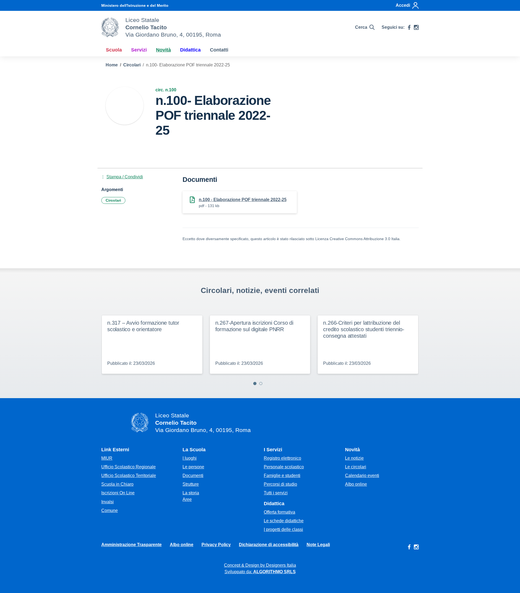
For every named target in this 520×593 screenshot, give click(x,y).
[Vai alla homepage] (110, 27)
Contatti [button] (219, 50)
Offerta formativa (279, 512)
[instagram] (416, 27)
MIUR (106, 458)
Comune (109, 510)
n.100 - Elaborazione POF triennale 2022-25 (243, 199)
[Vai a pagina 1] (254, 383)
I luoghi (190, 458)
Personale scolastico (284, 467)
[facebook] (409, 27)
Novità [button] (163, 50)
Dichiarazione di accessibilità (268, 544)
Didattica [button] (190, 50)
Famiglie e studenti (282, 475)
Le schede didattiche (284, 520)
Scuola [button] (114, 50)
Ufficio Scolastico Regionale (128, 467)
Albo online (356, 484)
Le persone (193, 467)
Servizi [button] (139, 50)
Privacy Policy (216, 544)
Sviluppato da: (260, 571)
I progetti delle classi (283, 529)
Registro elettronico (282, 458)
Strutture (191, 484)
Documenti (193, 475)
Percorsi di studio (280, 484)
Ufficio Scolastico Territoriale (128, 475)
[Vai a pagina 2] (260, 383)
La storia (191, 493)
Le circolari (355, 467)
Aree (187, 499)
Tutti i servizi (276, 493)
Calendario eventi (362, 475)
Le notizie (354, 458)
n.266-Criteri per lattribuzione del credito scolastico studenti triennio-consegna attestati (363, 329)
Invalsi (107, 501)
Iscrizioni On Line (118, 493)
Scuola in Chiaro (117, 484)
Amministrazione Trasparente (131, 544)
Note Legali (318, 544)
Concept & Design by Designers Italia (260, 565)
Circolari (113, 200)
